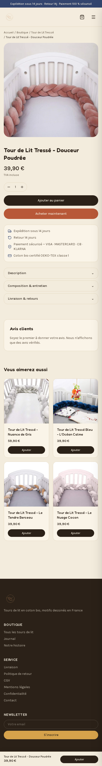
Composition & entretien (51, 286)
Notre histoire (14, 645)
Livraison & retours (51, 299)
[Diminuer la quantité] (9, 187)
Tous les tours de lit (18, 632)
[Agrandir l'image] (51, 90)
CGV (7, 680)
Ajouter (26, 450)
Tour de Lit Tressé (42, 32)
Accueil (9, 32)
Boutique (22, 32)
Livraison (11, 667)
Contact (10, 700)
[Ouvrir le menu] (93, 17)
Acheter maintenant (51, 214)
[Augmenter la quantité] (22, 187)
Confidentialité (15, 694)
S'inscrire (51, 735)
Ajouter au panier (51, 200)
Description (51, 273)
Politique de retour (18, 674)
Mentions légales (17, 687)
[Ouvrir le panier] (82, 17)
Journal (9, 639)
